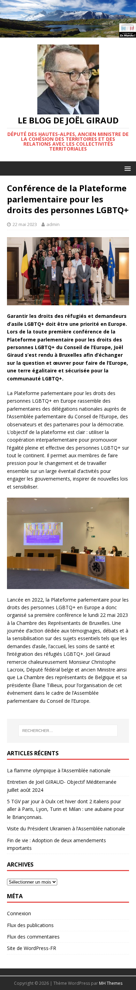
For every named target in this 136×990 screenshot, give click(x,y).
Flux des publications (30, 925)
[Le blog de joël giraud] (68, 33)
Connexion (19, 913)
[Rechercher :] (68, 731)
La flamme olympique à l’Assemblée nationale (59, 770)
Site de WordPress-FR (31, 948)
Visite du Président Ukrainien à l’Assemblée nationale (66, 828)
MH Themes (110, 983)
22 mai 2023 (25, 224)
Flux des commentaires (33, 936)
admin (53, 224)
